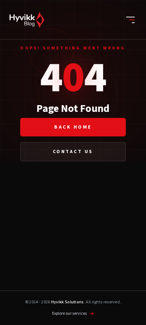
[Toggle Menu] (130, 20)
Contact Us (73, 151)
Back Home (73, 127)
